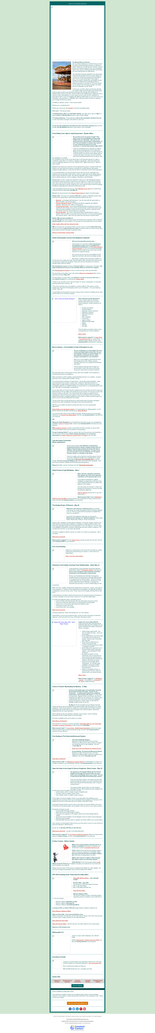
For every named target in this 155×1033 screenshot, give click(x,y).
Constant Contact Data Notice (86, 1021)
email (85, 435)
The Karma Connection (86, 465)
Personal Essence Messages (67, 981)
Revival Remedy (61, 212)
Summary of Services (57, 981)
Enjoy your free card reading (74, 556)
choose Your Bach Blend (68, 415)
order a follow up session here (71, 435)
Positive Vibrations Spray (63, 203)
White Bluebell (82, 410)
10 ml (60, 423)
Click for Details (82, 492)
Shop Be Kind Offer (79, 890)
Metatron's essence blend (75, 761)
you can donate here (95, 963)
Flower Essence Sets (62, 206)
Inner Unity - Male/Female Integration (78, 728)
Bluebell (58, 200)
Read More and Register (59, 721)
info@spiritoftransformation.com (76, 1023)
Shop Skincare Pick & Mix (60, 920)
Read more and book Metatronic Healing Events (86, 748)
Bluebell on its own (84, 188)
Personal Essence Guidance (98, 981)
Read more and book (58, 536)
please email (80, 279)
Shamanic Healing (87, 570)
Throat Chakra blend (77, 193)
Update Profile (65, 1021)
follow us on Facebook (86, 273)
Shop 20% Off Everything (81, 878)
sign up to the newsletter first (84, 459)
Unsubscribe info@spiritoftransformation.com (77, 1019)
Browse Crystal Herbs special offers (63, 232)
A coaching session (60, 428)
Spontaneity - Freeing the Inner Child (87, 940)
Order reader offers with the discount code (65, 224)
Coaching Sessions (87, 981)
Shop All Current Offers (59, 924)
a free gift (97, 680)
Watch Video (82, 334)
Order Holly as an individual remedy (63, 409)
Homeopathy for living (62, 270)
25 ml (67, 423)
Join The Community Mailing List (77, 1003)
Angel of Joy (75, 540)
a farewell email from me (91, 847)
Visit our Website (77, 985)
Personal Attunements (77, 981)
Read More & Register (59, 758)
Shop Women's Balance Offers (61, 911)
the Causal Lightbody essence (79, 834)
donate (70, 108)
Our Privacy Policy (73, 1021)
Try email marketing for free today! (77, 1030)
